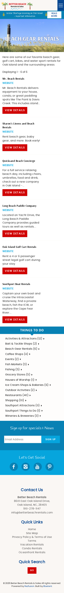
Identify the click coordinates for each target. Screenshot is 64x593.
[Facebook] (14, 467)
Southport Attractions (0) (22, 405)
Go (32, 570)
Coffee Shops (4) (16, 354)
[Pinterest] (49, 467)
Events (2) (12, 359)
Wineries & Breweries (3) (22, 416)
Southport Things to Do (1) (22, 410)
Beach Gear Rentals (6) (21, 349)
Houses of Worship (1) (19, 380)
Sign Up (50, 439)
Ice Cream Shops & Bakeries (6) (27, 385)
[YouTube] (38, 467)
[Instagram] (25, 467)
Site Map (32, 533)
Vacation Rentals (32, 544)
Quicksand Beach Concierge (18, 161)
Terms (32, 541)
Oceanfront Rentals (32, 552)
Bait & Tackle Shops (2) (21, 343)
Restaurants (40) (17, 395)
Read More (54, 14)
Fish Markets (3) (16, 364)
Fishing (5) (12, 369)
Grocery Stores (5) (17, 374)
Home (32, 529)
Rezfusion (29, 586)
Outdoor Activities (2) (20, 390)
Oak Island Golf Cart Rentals (19, 247)
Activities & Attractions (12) (23, 338)
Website (7, 83)
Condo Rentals (32, 548)
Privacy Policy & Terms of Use (32, 537)
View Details (15, 110)
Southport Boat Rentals (16, 284)
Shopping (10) (14, 400)
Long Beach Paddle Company (19, 206)
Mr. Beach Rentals (13, 78)
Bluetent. (48, 586)
